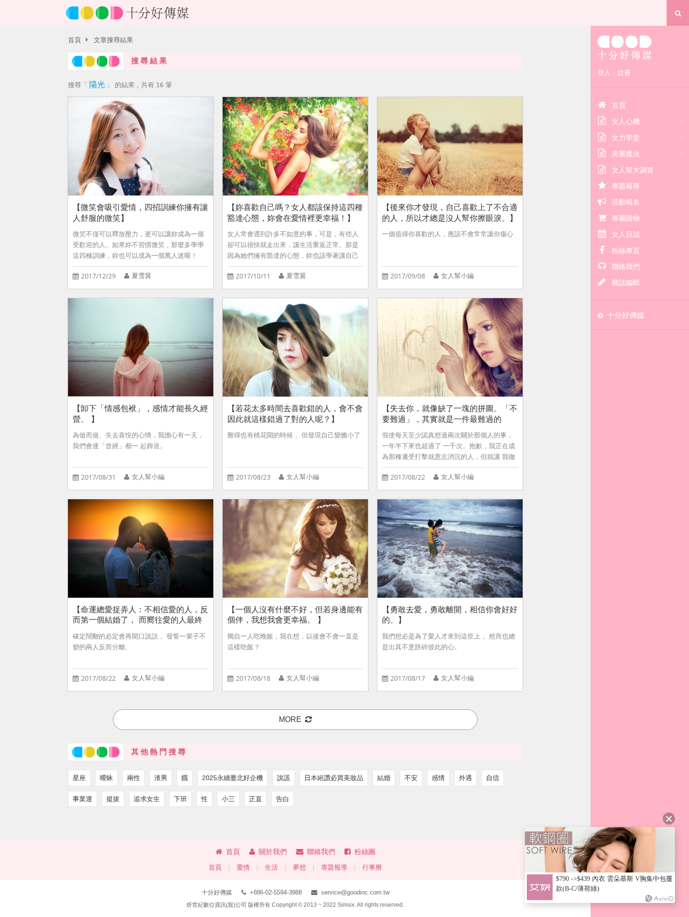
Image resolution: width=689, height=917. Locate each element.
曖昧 (106, 778)
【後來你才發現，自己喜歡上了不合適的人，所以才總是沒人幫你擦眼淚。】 (449, 213)
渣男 (160, 778)
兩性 (133, 778)
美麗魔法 (626, 154)
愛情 (243, 867)
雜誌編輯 (626, 282)
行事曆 (372, 867)
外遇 (465, 778)
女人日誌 (626, 234)
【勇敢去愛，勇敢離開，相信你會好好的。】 (449, 615)
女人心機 (626, 121)
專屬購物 (626, 218)
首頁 (74, 40)
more (290, 719)
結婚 (383, 778)
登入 (604, 72)
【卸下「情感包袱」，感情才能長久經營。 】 (140, 414)
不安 (411, 778)
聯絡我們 (321, 852)
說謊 (283, 778)
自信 (492, 778)
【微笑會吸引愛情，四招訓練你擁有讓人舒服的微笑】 (140, 213)
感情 (438, 778)
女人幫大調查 (633, 170)
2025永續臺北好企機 (232, 778)
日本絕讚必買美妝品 (333, 778)
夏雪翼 (141, 275)
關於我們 (273, 852)
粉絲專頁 (626, 251)
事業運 (82, 799)
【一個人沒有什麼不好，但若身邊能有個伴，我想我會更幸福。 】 (295, 615)
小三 (228, 799)
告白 (282, 799)
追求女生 (147, 799)
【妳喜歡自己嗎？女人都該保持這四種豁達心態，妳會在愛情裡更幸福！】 (295, 213)
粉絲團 (364, 852)
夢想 (299, 867)
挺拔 (113, 799)
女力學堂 (626, 138)
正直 (255, 799)
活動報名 (626, 202)
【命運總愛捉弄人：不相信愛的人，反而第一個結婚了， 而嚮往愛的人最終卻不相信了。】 (140, 615)
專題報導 (334, 867)
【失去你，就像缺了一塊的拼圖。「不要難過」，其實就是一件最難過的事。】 (449, 414)
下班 (180, 799)
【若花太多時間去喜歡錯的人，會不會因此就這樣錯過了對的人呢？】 (295, 414)
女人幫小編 (457, 275)
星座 (79, 778)
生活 (271, 867)
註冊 (624, 72)
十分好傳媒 (625, 315)
